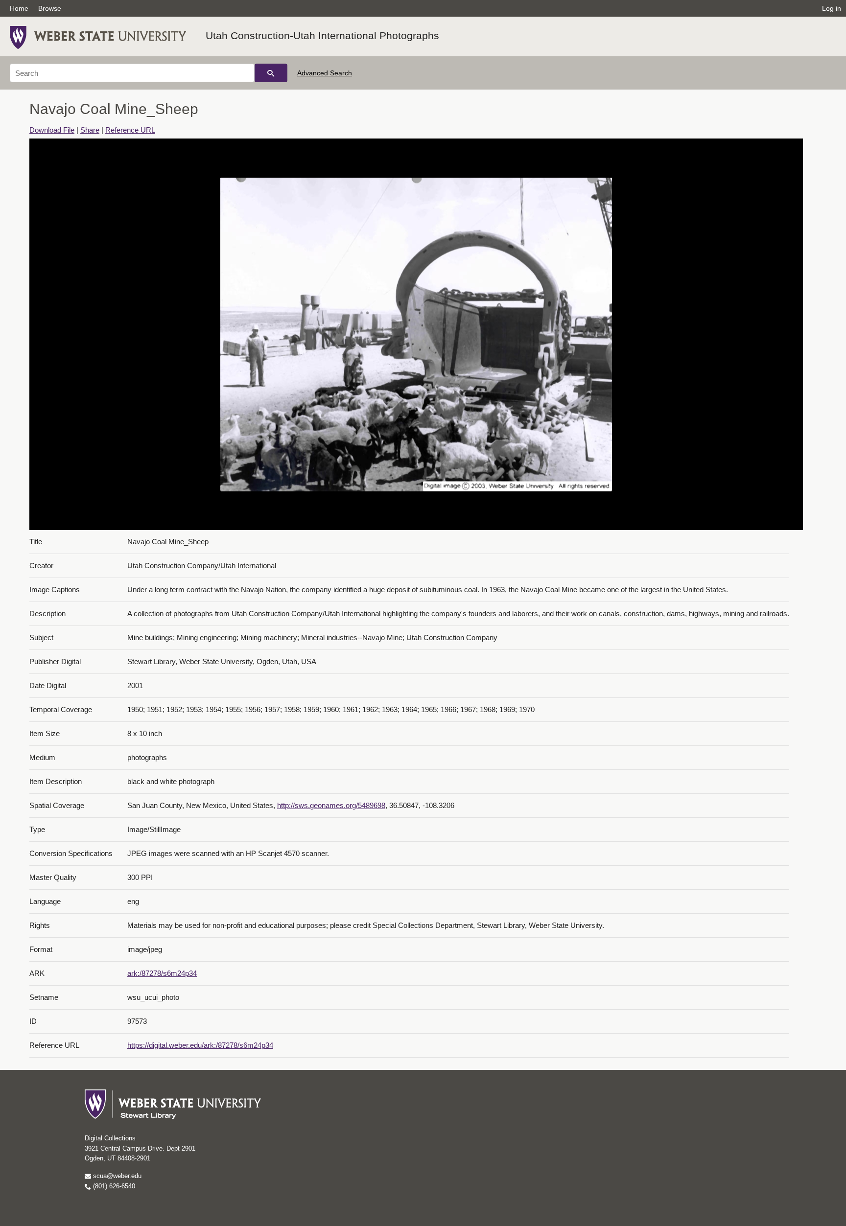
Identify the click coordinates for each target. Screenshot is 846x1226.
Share (89, 130)
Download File (51, 130)
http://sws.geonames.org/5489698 (331, 805)
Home (19, 8)
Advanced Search (324, 73)
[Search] (271, 73)
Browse (49, 8)
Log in (831, 8)
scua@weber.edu (116, 1176)
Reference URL (130, 130)
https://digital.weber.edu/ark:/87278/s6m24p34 (200, 1045)
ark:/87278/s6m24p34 (162, 973)
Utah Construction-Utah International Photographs (322, 35)
